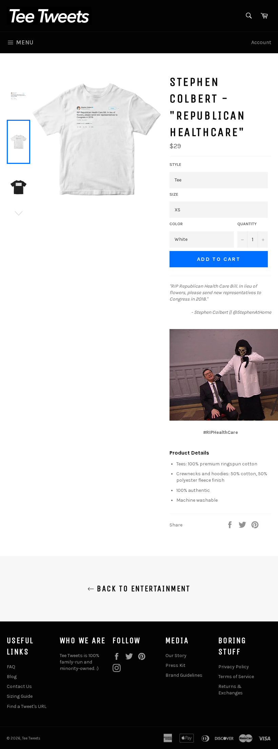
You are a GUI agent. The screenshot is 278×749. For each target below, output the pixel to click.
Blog (12, 676)
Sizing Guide (20, 696)
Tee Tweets (31, 738)
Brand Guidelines (183, 675)
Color (176, 224)
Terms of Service (236, 676)
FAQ (11, 667)
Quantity (247, 224)
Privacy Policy (233, 667)
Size (174, 194)
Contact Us (19, 686)
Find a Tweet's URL (26, 706)
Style (175, 164)
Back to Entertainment (142, 588)
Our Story (175, 655)
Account (261, 42)
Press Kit (175, 665)
